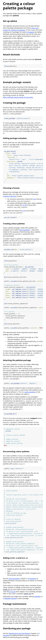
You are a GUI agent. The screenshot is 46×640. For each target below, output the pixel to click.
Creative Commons (9, 196)
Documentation (14, 579)
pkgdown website (10, 598)
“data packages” (24, 230)
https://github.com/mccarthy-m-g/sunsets (18, 97)
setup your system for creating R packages (21, 29)
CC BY (25, 205)
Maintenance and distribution (19, 633)
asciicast (13, 592)
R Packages (30, 32)
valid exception (30, 392)
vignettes (37, 596)
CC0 (34, 199)
